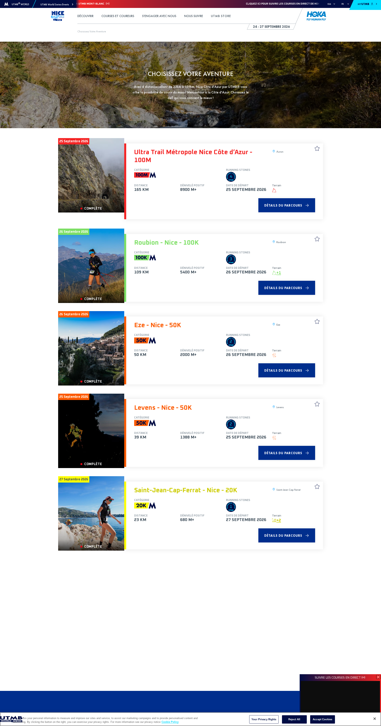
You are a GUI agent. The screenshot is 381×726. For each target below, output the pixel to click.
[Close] (374, 718)
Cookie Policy (170, 721)
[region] (190, 719)
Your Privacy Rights (263, 719)
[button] (56, 4)
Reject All (294, 719)
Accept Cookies (322, 719)
